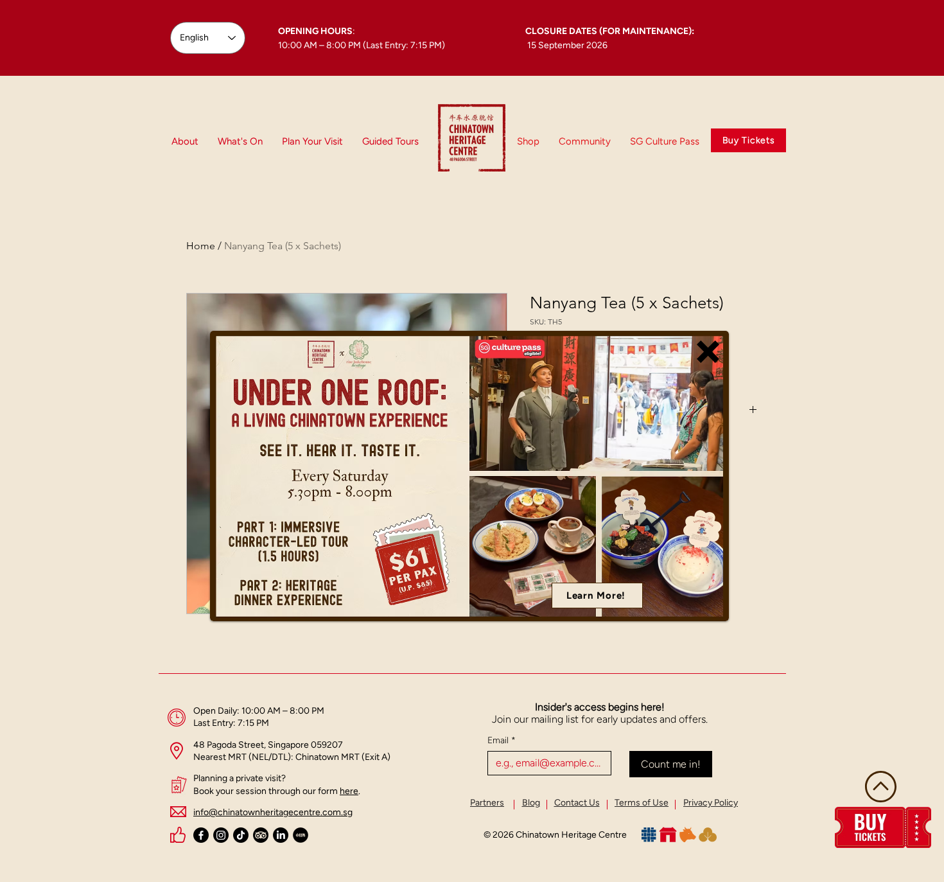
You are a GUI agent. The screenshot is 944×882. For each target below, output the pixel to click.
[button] (708, 352)
